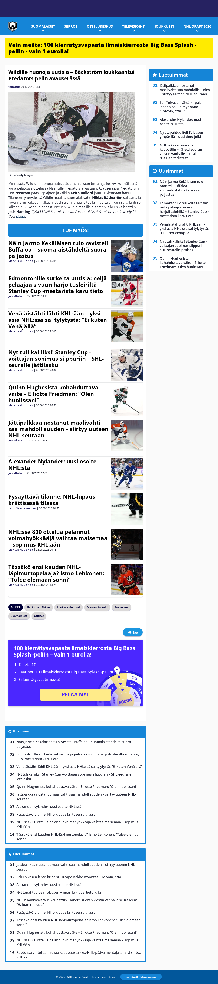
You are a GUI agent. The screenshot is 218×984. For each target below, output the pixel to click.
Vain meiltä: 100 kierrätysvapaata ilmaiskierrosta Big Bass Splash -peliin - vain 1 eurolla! (102, 48)
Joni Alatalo (16, 296)
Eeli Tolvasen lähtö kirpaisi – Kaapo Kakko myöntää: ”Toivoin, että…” (70, 877)
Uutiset (39, 616)
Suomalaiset (43, 26)
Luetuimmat (23, 854)
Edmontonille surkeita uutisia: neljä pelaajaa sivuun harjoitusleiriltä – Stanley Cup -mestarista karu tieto (57, 284)
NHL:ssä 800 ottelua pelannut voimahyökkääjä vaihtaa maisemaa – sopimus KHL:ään (58, 538)
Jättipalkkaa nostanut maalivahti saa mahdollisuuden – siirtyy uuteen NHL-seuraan (58, 429)
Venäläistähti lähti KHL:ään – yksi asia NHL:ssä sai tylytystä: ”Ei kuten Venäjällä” (57, 320)
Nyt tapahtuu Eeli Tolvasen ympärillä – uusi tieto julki (58, 892)
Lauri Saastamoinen (22, 508)
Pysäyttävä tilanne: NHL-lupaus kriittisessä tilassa (51, 500)
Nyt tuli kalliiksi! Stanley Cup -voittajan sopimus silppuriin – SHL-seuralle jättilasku (56, 358)
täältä (20, 216)
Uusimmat (22, 731)
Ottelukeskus (100, 26)
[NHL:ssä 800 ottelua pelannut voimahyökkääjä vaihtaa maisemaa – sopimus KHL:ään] (127, 544)
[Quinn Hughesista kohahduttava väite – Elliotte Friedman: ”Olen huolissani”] (127, 400)
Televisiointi (134, 26)
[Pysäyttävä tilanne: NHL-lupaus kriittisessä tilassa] (127, 509)
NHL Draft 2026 (197, 26)
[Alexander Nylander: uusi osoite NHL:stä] (127, 474)
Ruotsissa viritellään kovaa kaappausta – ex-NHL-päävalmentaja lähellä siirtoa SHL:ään (78, 954)
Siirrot (70, 26)
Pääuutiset (121, 607)
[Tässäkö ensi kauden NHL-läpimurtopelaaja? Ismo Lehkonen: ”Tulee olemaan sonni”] (127, 579)
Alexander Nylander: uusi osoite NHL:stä (52, 464)
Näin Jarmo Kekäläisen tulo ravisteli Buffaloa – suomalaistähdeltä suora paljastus (58, 249)
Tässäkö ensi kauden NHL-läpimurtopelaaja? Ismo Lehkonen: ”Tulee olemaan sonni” (56, 573)
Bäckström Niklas (38, 607)
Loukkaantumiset (68, 607)
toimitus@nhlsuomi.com (141, 977)
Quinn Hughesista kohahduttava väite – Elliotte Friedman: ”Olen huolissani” (53, 393)
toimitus (14, 87)
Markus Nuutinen (20, 261)
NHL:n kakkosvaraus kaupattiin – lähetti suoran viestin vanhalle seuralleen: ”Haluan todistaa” (76, 902)
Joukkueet (164, 26)
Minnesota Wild (97, 607)
